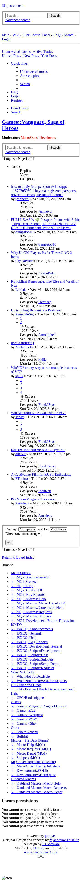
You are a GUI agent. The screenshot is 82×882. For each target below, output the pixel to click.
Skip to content (12, 6)
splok (19, 376)
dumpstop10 (24, 232)
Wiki (16, 35)
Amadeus (22, 503)
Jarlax (19, 417)
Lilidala (20, 289)
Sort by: (43, 529)
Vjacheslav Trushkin (64, 840)
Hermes (38, 848)
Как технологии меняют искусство (38, 450)
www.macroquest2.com (41, 852)
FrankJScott (47, 405)
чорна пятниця (22, 343)
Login (6, 39)
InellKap (44, 491)
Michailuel (23, 347)
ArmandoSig (24, 314)
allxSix (20, 454)
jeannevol (22, 199)
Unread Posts (11, 56)
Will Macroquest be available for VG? (38, 413)
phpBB (50, 836)
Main (5, 35)
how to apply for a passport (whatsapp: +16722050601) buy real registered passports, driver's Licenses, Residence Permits (44, 191)
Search (69, 35)
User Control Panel (36, 35)
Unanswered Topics (16, 51)
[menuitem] (34, 72)
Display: (11, 529)
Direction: (13, 534)
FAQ (57, 35)
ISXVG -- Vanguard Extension (33, 499)
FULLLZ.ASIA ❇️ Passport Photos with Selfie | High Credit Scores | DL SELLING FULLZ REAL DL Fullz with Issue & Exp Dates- (45, 224)
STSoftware (51, 844)
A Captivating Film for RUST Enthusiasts (41, 474)
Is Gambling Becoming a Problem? (36, 310)
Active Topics (43, 51)
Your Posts (49, 56)
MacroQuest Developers (38, 137)
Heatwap (44, 302)
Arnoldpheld (47, 335)
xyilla (42, 359)
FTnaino (21, 478)
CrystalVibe (24, 261)
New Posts (31, 56)
